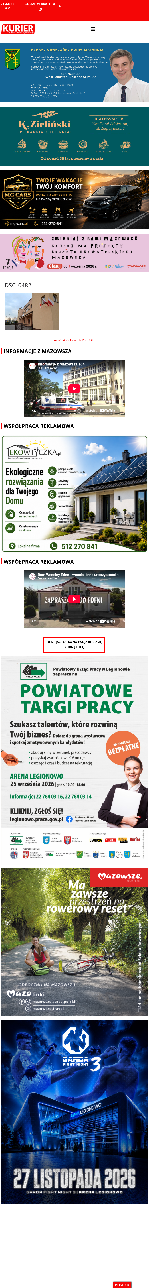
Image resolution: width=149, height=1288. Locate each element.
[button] (93, 29)
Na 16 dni (88, 340)
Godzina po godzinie (68, 340)
